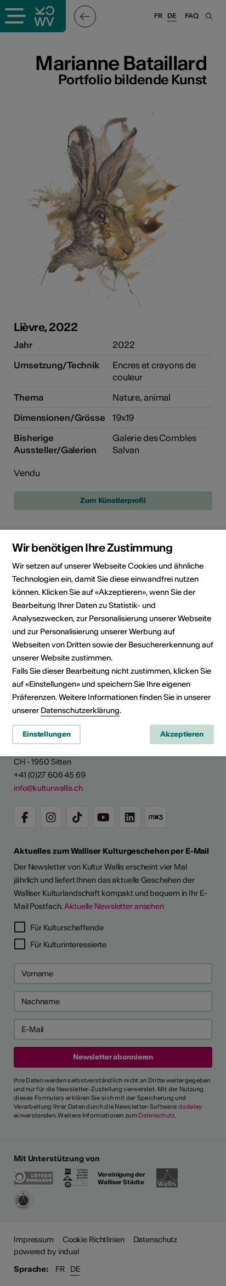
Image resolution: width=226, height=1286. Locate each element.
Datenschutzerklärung (80, 710)
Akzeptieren (182, 734)
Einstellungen (46, 734)
